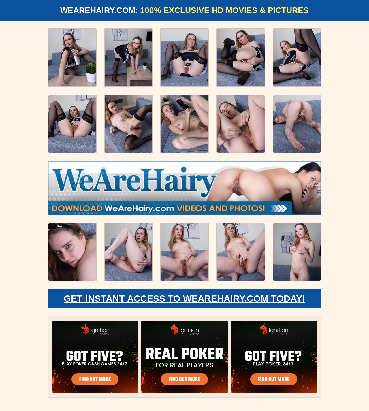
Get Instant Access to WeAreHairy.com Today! (184, 298)
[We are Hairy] (184, 188)
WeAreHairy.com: (184, 10)
